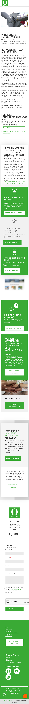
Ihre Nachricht (10, 574)
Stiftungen (8, 636)
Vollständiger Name (12, 550)
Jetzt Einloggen (11, 270)
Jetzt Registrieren (12, 242)
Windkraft (8, 660)
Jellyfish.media (8, 700)
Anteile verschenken (14, 405)
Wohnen (8, 657)
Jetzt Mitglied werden (13, 213)
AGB (11, 692)
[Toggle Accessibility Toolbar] (4, 695)
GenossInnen (9, 631)
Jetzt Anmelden (12, 458)
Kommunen (8, 634)
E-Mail (8, 558)
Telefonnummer (10, 566)
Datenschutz (17, 690)
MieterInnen (9, 629)
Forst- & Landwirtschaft (13, 662)
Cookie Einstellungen (14, 692)
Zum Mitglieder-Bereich (14, 486)
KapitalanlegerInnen (11, 633)
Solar (7, 659)
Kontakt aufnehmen (13, 328)
